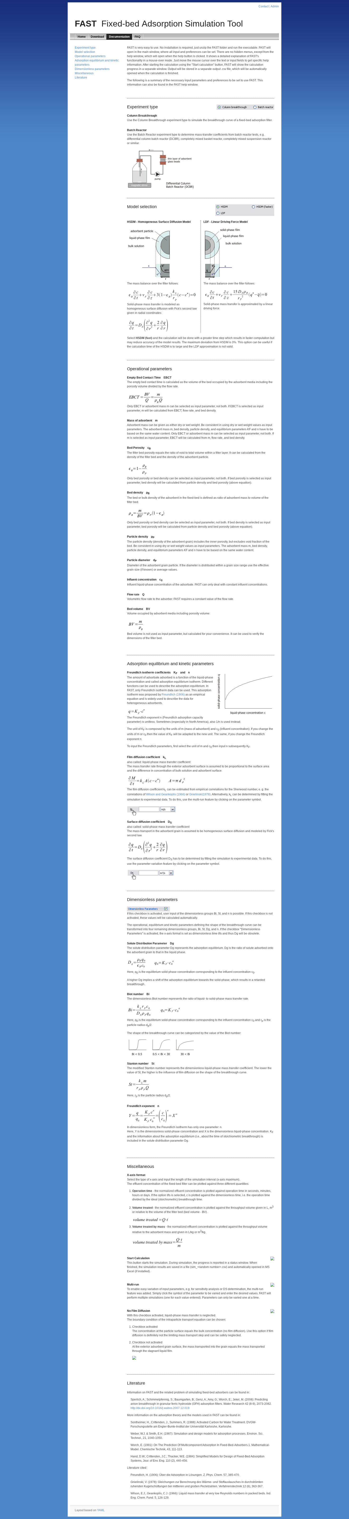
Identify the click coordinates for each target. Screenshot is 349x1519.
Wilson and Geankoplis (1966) (165, 794)
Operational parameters (90, 56)
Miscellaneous (84, 73)
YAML (101, 1510)
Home (82, 36)
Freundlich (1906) (173, 694)
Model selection (85, 52)
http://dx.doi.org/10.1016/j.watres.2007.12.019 (160, 1408)
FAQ (137, 36)
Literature (81, 77)
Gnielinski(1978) (200, 794)
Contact (264, 6)
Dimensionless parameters (92, 69)
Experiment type (85, 47)
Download (97, 36)
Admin (275, 6)
